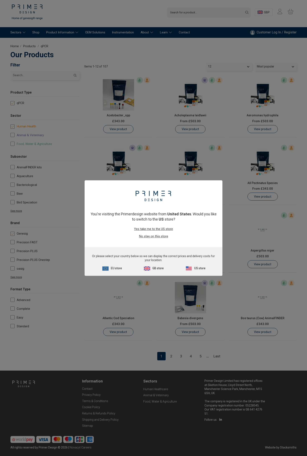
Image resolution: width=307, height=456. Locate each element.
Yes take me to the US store (153, 229)
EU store (116, 268)
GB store (158, 268)
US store (200, 268)
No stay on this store (153, 236)
